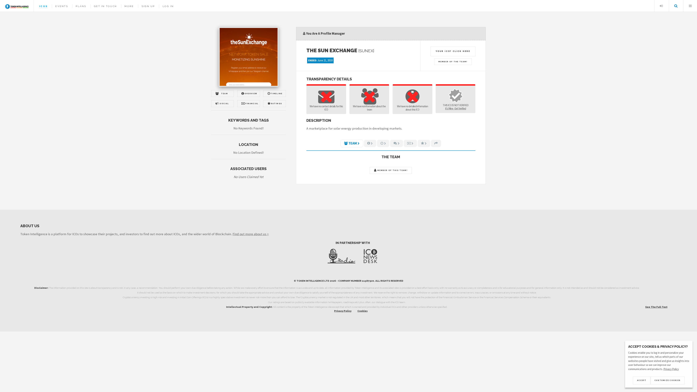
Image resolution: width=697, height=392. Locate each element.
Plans (81, 6)
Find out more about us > (251, 234)
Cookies (362, 311)
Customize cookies (667, 380)
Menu (690, 6)
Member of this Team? (392, 170)
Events (61, 6)
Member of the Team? (452, 62)
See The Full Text (656, 307)
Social (224, 104)
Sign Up (148, 6)
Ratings (276, 104)
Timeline (276, 94)
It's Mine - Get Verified (455, 108)
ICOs (43, 6)
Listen (661, 6)
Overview (250, 94)
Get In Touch (105, 6)
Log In (168, 6)
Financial (252, 104)
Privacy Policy (342, 311)
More (129, 6)
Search (676, 6)
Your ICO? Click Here (453, 51)
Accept (641, 380)
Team (224, 94)
